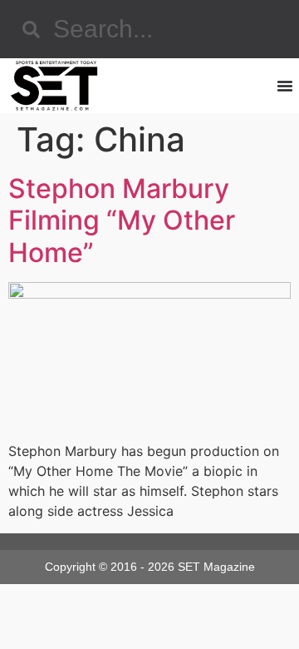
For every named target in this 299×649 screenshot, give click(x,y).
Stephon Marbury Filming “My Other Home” (121, 220)
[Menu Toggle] (285, 85)
